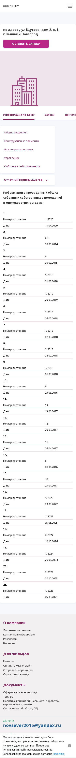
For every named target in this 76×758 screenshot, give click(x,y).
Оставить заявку (26, 44)
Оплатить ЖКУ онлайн (17, 665)
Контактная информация (19, 634)
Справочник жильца (16, 674)
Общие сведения (15, 132)
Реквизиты (10, 639)
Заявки (50, 114)
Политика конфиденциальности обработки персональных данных (31, 702)
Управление (12, 158)
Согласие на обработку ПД (20, 708)
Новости (8, 661)
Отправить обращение (18, 670)
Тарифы (8, 696)
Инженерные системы (18, 149)
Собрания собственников (22, 166)
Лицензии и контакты (17, 630)
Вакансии (9, 643)
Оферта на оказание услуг (20, 692)
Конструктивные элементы (21, 141)
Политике (58, 753)
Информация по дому (18, 114)
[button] (70, 6)
